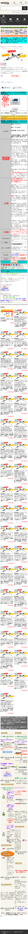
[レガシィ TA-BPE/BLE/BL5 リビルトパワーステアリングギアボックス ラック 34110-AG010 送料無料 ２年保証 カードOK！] (7, 634)
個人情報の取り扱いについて (7, 931)
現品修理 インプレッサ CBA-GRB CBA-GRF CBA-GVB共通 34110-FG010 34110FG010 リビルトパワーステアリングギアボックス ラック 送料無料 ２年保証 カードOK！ (7, 362)
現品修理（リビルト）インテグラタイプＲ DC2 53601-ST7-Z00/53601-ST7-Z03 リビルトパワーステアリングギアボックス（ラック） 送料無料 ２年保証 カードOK (20, 684)
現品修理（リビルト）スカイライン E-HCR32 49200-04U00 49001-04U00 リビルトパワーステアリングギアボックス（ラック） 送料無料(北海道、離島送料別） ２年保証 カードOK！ (20, 537)
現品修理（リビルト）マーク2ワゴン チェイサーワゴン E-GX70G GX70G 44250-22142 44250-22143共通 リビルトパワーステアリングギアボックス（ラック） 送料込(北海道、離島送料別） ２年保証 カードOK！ (20, 579)
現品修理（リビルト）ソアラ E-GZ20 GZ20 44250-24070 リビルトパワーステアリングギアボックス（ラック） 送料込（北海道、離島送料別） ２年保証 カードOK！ (20, 407)
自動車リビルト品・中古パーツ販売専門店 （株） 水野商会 (4, 21)
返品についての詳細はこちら (7, 82)
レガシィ (18, 12)
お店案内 (4, 933)
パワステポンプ (24, 12)
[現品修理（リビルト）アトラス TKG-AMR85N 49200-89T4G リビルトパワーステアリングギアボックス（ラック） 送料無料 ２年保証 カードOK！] (20, 508)
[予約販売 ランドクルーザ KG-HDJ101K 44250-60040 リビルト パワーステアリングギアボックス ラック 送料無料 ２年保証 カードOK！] (7, 529)
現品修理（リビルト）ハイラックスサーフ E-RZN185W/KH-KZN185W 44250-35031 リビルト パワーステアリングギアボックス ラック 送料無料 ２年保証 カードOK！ (7, 557)
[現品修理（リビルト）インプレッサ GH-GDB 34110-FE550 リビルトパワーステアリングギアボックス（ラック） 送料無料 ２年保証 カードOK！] (7, 489)
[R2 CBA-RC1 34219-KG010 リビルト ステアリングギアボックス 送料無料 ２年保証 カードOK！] (7, 676)
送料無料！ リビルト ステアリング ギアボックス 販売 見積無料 (7, 319)
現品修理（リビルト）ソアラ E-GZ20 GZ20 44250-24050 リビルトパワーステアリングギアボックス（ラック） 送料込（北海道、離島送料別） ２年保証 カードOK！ (7, 516)
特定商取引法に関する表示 (18, 931)
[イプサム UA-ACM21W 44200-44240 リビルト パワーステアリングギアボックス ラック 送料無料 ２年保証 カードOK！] (7, 467)
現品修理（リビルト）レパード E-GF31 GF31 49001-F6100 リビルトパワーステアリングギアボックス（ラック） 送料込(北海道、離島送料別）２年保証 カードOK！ (20, 342)
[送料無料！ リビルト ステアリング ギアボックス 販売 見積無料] (7, 313)
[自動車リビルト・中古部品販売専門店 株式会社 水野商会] (5, 4)
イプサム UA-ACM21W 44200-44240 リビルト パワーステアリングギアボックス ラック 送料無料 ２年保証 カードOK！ (7, 473)
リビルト (14, 12)
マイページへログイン (14, 4)
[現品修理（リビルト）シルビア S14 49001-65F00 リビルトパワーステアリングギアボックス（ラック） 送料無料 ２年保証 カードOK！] (20, 634)
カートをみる (21, 4)
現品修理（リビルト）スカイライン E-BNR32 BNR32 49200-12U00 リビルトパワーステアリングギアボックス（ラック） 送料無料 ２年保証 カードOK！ (7, 342)
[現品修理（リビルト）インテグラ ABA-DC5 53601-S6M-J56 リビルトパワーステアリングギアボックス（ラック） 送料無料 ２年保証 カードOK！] (20, 489)
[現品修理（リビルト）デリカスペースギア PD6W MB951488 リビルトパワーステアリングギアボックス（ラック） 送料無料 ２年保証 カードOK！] (7, 614)
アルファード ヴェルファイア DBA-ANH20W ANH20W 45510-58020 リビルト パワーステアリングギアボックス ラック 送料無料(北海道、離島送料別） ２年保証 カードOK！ (20, 622)
